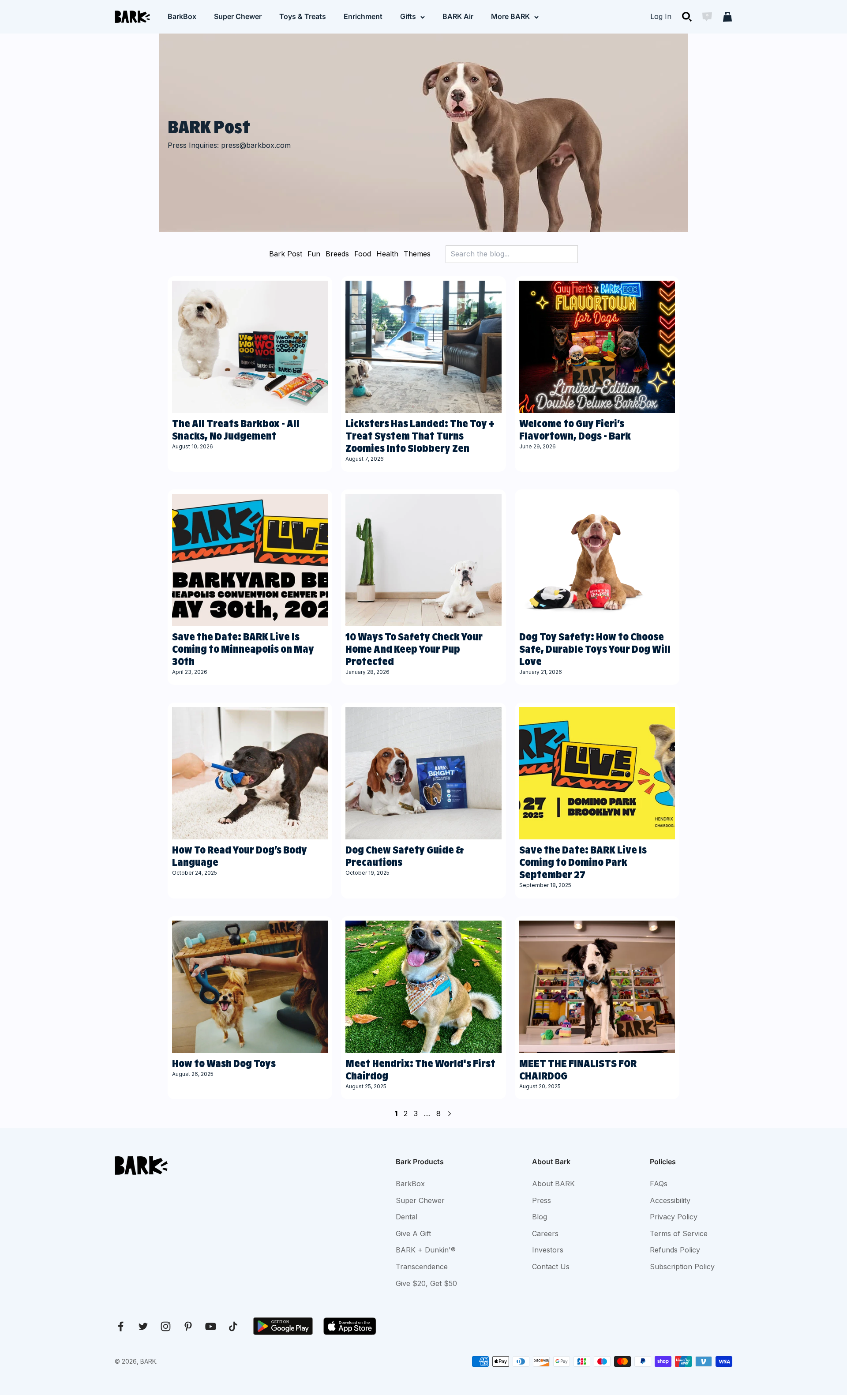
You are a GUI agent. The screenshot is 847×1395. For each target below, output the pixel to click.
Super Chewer (238, 16)
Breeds (337, 253)
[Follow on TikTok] (233, 1326)
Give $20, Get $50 (426, 1283)
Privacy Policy (673, 1216)
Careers (545, 1233)
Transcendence (422, 1266)
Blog (539, 1216)
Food (362, 253)
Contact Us (551, 1266)
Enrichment (363, 16)
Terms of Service (679, 1233)
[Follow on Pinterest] (188, 1326)
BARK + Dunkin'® (426, 1249)
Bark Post (285, 253)
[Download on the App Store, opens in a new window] (349, 1326)
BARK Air (457, 16)
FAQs (658, 1183)
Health (387, 253)
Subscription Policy (682, 1266)
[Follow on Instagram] (166, 1326)
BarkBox (182, 16)
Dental (406, 1216)
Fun (313, 253)
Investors (547, 1249)
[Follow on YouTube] (211, 1326)
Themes (417, 253)
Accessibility (670, 1200)
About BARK (553, 1183)
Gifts (408, 16)
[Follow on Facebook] (121, 1326)
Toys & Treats (302, 16)
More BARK (510, 16)
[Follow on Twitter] (143, 1326)
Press (541, 1200)
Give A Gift (413, 1233)
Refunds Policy (675, 1249)
